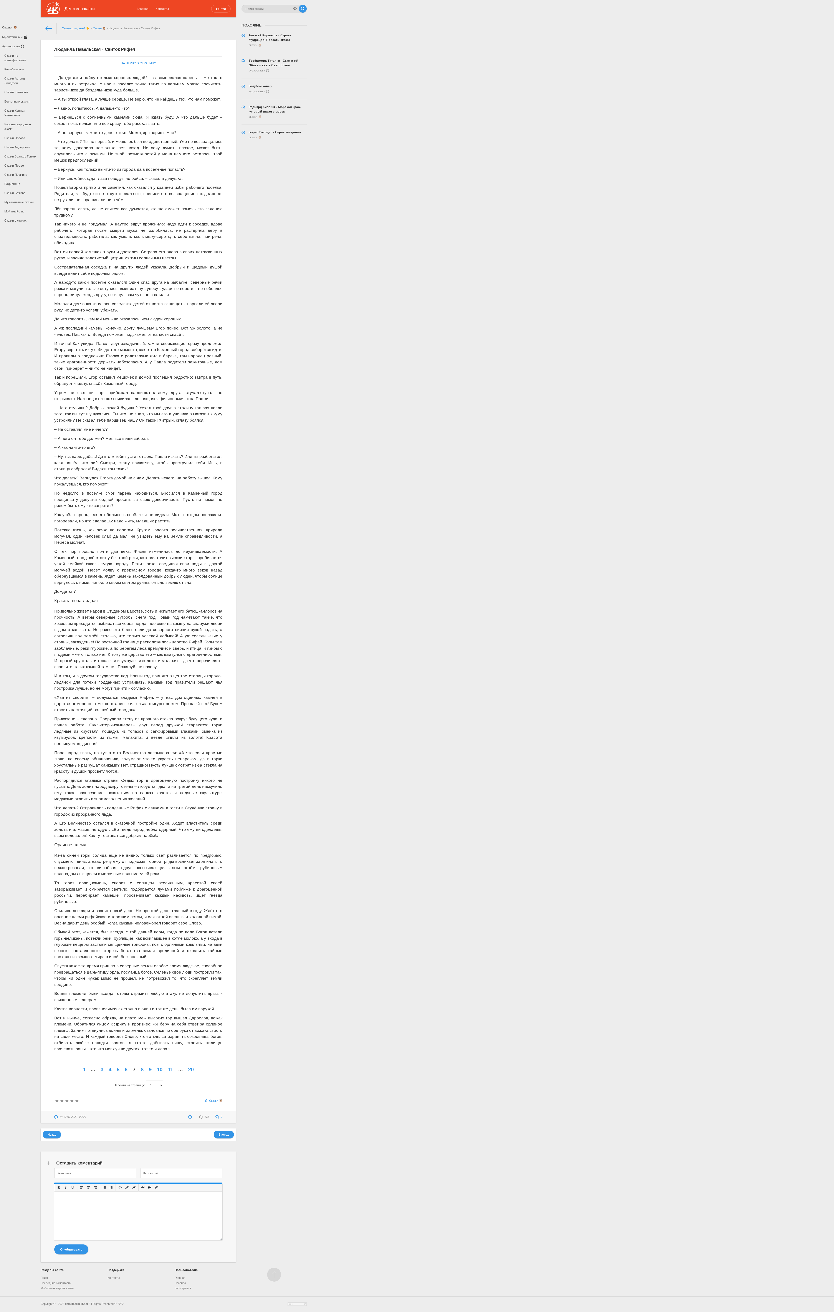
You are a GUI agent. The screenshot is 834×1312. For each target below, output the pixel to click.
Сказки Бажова (14, 193)
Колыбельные (14, 69)
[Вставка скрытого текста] (157, 1187)
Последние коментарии (56, 1283)
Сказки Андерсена (17, 147)
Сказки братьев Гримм (20, 156)
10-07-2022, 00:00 (74, 1116)
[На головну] (49, 28)
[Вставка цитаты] (143, 1187)
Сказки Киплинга (16, 92)
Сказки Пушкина (15, 174)
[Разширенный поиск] (295, 9)
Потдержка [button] (116, 1270)
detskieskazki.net (76, 1303)
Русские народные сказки (17, 127)
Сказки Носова (14, 138)
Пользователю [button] (186, 1270)
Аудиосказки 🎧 (13, 46)
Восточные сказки (17, 101)
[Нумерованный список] (111, 1187)
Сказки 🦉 (9, 27)
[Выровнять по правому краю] (95, 1187)
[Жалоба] (190, 1116)
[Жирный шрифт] (59, 1187)
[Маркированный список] (104, 1187)
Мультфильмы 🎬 (14, 37)
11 (170, 1069)
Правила (180, 1283)
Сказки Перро (14, 165)
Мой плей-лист (15, 211)
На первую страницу (138, 63)
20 (191, 1069)
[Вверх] (274, 1275)
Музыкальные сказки (19, 202)
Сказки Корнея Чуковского (14, 113)
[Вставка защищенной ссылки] (134, 1187)
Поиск (44, 1277)
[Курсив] (66, 1187)
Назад (52, 1134)
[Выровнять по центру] (88, 1187)
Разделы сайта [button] (52, 1270)
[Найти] (303, 9)
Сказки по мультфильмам (15, 58)
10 (159, 1069)
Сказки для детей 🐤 (75, 28)
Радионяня (12, 184)
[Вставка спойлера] (150, 1187)
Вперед (223, 1134)
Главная (143, 8)
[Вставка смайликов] (120, 1187)
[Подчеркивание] (73, 1187)
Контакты (162, 8)
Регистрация (183, 1288)
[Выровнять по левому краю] (81, 1187)
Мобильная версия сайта (57, 1288)
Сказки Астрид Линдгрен (14, 81)
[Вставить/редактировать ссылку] (127, 1187)
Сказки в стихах (15, 220)
